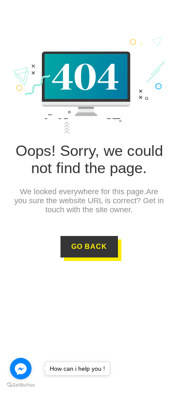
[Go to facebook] (21, 368)
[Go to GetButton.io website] (21, 385)
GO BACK (89, 246)
